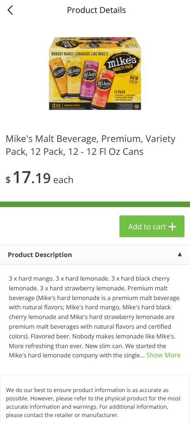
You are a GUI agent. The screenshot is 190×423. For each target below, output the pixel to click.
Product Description (40, 255)
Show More (163, 355)
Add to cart (147, 226)
